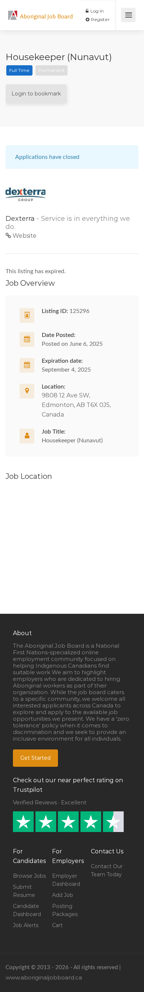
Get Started (35, 758)
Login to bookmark (36, 93)
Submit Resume (24, 891)
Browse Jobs (29, 876)
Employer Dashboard (66, 880)
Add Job (62, 895)
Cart (57, 925)
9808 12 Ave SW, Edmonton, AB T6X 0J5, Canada (76, 405)
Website (24, 235)
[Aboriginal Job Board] (12, 11)
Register (100, 19)
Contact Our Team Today (107, 870)
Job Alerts (25, 925)
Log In (96, 11)
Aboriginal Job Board (46, 16)
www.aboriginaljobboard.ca (44, 977)
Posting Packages (65, 910)
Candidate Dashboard (27, 910)
